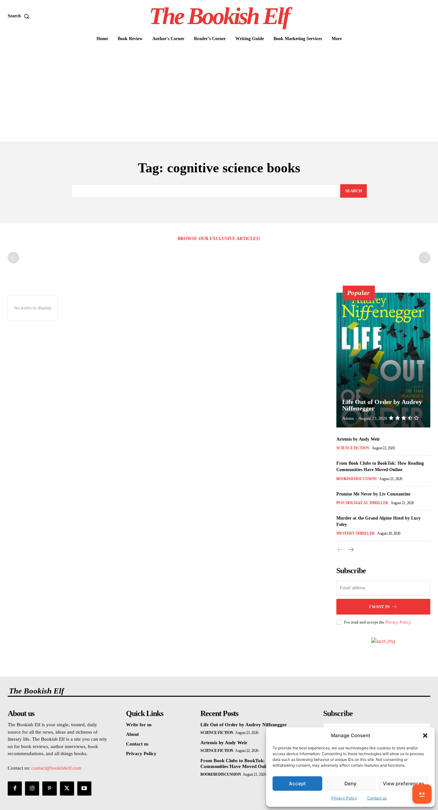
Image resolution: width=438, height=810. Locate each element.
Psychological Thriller (362, 503)
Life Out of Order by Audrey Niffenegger (382, 405)
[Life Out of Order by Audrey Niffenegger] (383, 360)
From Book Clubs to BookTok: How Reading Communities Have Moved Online (247, 763)
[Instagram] (32, 788)
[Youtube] (84, 788)
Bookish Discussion (356, 479)
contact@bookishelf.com (56, 768)
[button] (425, 735)
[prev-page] (13, 257)
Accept (297, 783)
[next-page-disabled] (424, 257)
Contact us (377, 798)
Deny (350, 783)
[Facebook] (15, 788)
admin (348, 418)
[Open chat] (422, 794)
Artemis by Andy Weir (358, 439)
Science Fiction (352, 448)
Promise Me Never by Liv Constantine (373, 494)
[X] (67, 788)
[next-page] (351, 550)
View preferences (403, 783)
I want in (379, 606)
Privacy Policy (344, 798)
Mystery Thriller (355, 533)
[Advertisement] (219, 94)
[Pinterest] (49, 788)
